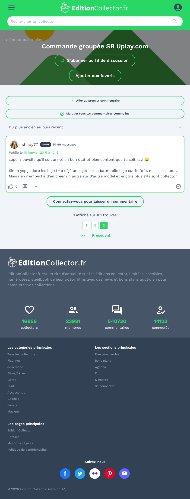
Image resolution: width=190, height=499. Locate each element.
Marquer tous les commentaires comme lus (95, 114)
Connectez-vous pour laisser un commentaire (95, 201)
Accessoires (16, 392)
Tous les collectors (21, 354)
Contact (13, 437)
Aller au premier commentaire (95, 100)
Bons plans (103, 360)
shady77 (30, 144)
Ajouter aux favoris (95, 75)
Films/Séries (16, 373)
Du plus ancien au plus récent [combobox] (36, 127)
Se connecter (104, 386)
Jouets (12, 405)
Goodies (13, 398)
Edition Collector (19, 430)
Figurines (14, 360)
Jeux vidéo (15, 367)
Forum (99, 373)
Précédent (101, 235)
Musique (13, 411)
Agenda (100, 367)
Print (10, 386)
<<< (82, 235)
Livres (11, 379)
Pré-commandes (107, 354)
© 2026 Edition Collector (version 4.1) (36, 489)
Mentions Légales (20, 443)
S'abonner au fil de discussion (98, 60)
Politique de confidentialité (27, 449)
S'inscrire (101, 379)
